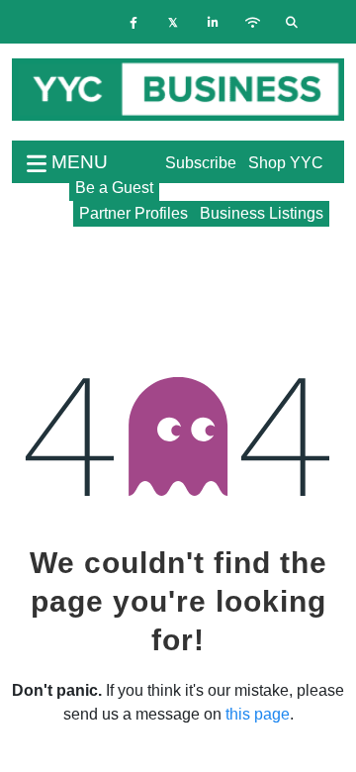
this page (257, 714)
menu (77, 161)
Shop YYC (285, 162)
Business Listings (261, 213)
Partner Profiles (133, 213)
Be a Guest (114, 187)
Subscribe (200, 162)
